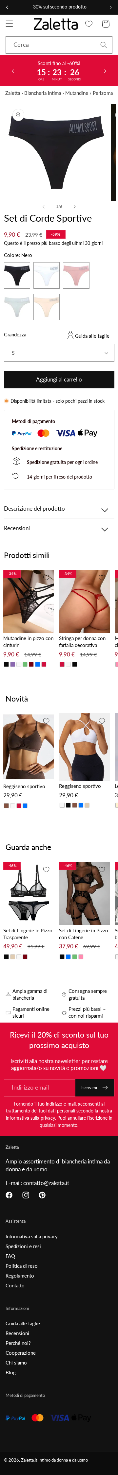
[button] (9, 24)
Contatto (15, 1285)
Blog (11, 1372)
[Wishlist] (89, 24)
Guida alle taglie (92, 336)
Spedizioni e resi (23, 1246)
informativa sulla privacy (30, 1118)
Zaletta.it (29, 1460)
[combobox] (59, 45)
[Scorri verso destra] (74, 206)
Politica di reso (22, 1266)
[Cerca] (103, 45)
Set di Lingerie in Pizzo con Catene (83, 933)
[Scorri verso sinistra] (43, 206)
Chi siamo (16, 1362)
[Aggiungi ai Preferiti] (46, 577)
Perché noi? (18, 1343)
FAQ (10, 1256)
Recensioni (17, 1333)
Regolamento (20, 1276)
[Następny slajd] (105, 70)
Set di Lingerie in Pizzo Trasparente (27, 933)
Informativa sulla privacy (32, 1236)
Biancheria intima (42, 93)
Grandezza (15, 334)
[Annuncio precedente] (7, 7)
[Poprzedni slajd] (13, 70)
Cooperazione (21, 1353)
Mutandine (76, 93)
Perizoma (103, 93)
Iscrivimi (89, 1087)
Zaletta (12, 93)
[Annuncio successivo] (111, 7)
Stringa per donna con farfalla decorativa (82, 641)
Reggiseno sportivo (24, 786)
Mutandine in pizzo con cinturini (28, 641)
